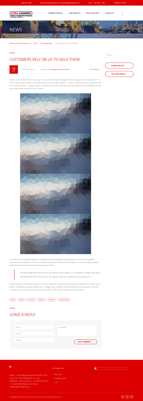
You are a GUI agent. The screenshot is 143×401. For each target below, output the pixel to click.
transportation (64, 300)
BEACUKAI (58, 374)
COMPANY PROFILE (55, 13)
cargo (13, 300)
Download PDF (117, 66)
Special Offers (65, 69)
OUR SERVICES (74, 13)
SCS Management (53, 69)
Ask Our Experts (118, 74)
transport (51, 300)
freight (21, 300)
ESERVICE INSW (60, 378)
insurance (31, 300)
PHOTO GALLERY (92, 13)
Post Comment (84, 342)
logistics (41, 300)
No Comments (94, 69)
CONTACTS (109, 13)
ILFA (55, 382)
